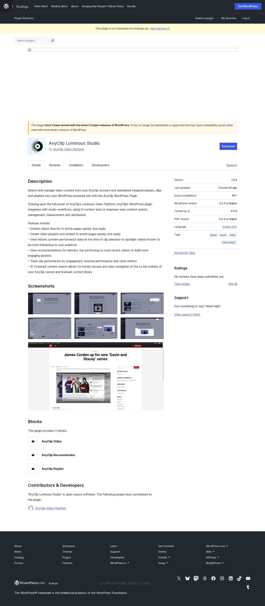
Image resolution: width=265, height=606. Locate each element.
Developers (117, 557)
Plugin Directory (24, 18)
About (18, 546)
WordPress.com (217, 546)
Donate (164, 557)
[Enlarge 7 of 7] (159, 347)
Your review (182, 284)
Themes (67, 551)
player (213, 235)
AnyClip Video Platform (68, 149)
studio (223, 235)
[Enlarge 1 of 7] (66, 297)
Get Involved (166, 546)
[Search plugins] (52, 40)
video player (229, 242)
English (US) (230, 226)
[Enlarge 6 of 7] (159, 322)
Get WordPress (248, 6)
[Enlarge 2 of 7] (112, 297)
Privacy (18, 563)
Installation (76, 165)
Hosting (19, 557)
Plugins (66, 557)
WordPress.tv (119, 563)
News (17, 551)
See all (232, 284)
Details (36, 165)
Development (100, 165)
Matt (210, 551)
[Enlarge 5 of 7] (112, 322)
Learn (113, 546)
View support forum (187, 314)
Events (162, 551)
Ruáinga (53, 583)
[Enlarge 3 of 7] (159, 297)
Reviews (54, 165)
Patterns (67, 563)
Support (232, 165)
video (232, 235)
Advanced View (184, 253)
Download (228, 146)
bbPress (212, 557)
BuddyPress (215, 563)
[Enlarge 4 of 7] (66, 322)
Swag (163, 563)
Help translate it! (160, 28)
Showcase (68, 546)
